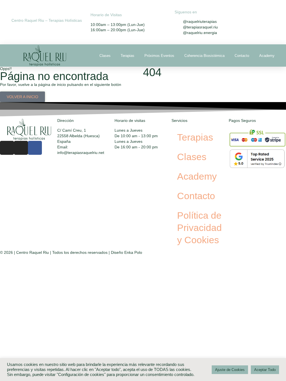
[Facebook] (35, 148)
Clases (105, 55)
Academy (267, 55)
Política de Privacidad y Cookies (199, 227)
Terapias (127, 55)
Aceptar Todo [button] (265, 370)
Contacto (242, 55)
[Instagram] (7, 148)
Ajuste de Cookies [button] (230, 370)
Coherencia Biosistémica (204, 55)
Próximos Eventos (159, 55)
